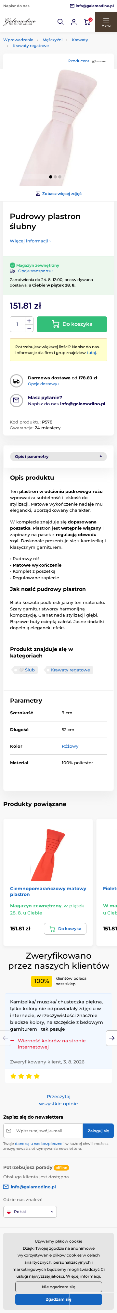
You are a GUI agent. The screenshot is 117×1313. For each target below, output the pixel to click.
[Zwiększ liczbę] (29, 321)
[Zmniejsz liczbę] (29, 328)
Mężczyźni (52, 39)
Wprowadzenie (18, 39)
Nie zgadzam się (58, 1286)
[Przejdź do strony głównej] (19, 22)
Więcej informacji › (30, 240)
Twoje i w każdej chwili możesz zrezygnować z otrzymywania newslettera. (56, 1146)
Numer (17, 324)
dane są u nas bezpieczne (38, 1143)
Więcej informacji (83, 1276)
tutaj (91, 352)
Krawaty (80, 39)
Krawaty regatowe (31, 45)
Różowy (70, 746)
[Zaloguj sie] (73, 22)
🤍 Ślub (27, 669)
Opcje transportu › (36, 270)
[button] (60, 22)
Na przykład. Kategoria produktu (53, 56)
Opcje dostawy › (43, 383)
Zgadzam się (59, 1299)
